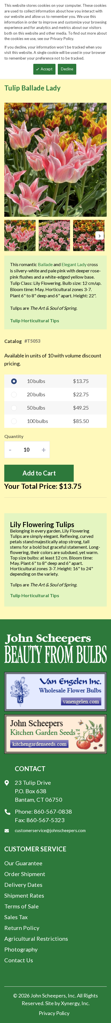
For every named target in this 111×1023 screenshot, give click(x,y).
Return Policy (21, 927)
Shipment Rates (24, 895)
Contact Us (18, 960)
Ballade (45, 264)
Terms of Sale (21, 906)
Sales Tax (16, 916)
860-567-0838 (53, 811)
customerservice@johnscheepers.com (50, 830)
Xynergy (70, 1003)
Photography (21, 949)
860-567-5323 (45, 819)
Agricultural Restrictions (36, 938)
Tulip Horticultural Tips (34, 320)
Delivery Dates (23, 884)
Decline (67, 69)
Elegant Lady (74, 264)
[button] (21, 235)
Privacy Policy (54, 1013)
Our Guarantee (23, 863)
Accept (46, 69)
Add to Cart (39, 473)
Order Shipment (24, 873)
